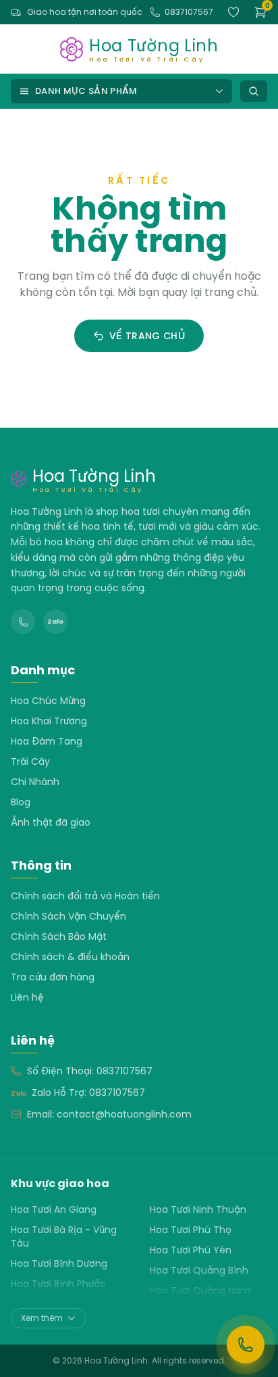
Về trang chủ (147, 336)
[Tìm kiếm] (253, 91)
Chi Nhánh (35, 781)
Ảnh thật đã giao (50, 822)
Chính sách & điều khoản (70, 956)
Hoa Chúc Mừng (48, 700)
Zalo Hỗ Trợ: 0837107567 (88, 1092)
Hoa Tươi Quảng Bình (199, 1270)
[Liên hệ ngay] (246, 1344)
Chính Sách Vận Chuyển (68, 916)
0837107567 (189, 12)
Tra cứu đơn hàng (52, 977)
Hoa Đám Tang (46, 741)
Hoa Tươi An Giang (53, 1209)
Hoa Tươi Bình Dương (59, 1263)
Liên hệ (27, 997)
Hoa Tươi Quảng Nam (200, 1290)
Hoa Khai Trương (49, 721)
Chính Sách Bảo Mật (59, 936)
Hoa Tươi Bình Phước (58, 1284)
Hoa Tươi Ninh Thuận (198, 1209)
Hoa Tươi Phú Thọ (190, 1229)
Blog (20, 802)
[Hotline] (23, 621)
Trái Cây (30, 761)
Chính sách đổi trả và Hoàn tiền (85, 896)
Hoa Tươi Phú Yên (190, 1250)
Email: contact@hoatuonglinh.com (109, 1114)
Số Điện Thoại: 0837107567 (89, 1071)
